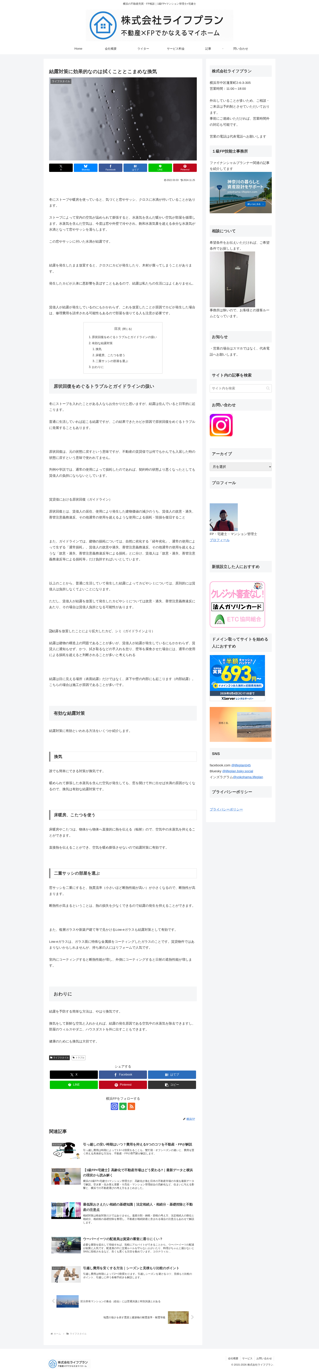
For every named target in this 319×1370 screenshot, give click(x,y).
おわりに (98, 367)
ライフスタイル (61, 1057)
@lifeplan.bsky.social (237, 771)
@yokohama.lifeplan (248, 777)
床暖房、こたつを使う (110, 355)
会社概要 (233, 1358)
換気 (99, 349)
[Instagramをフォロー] (114, 1106)
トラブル (80, 1057)
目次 (117, 328)
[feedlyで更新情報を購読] (123, 1106)
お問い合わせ (264, 1358)
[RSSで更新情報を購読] (131, 1106)
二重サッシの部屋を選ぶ (112, 361)
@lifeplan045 (241, 765)
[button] (172, 1085)
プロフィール (220, 540)
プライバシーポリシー (226, 809)
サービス (247, 1358)
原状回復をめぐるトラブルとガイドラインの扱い (124, 337)
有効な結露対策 (102, 343)
